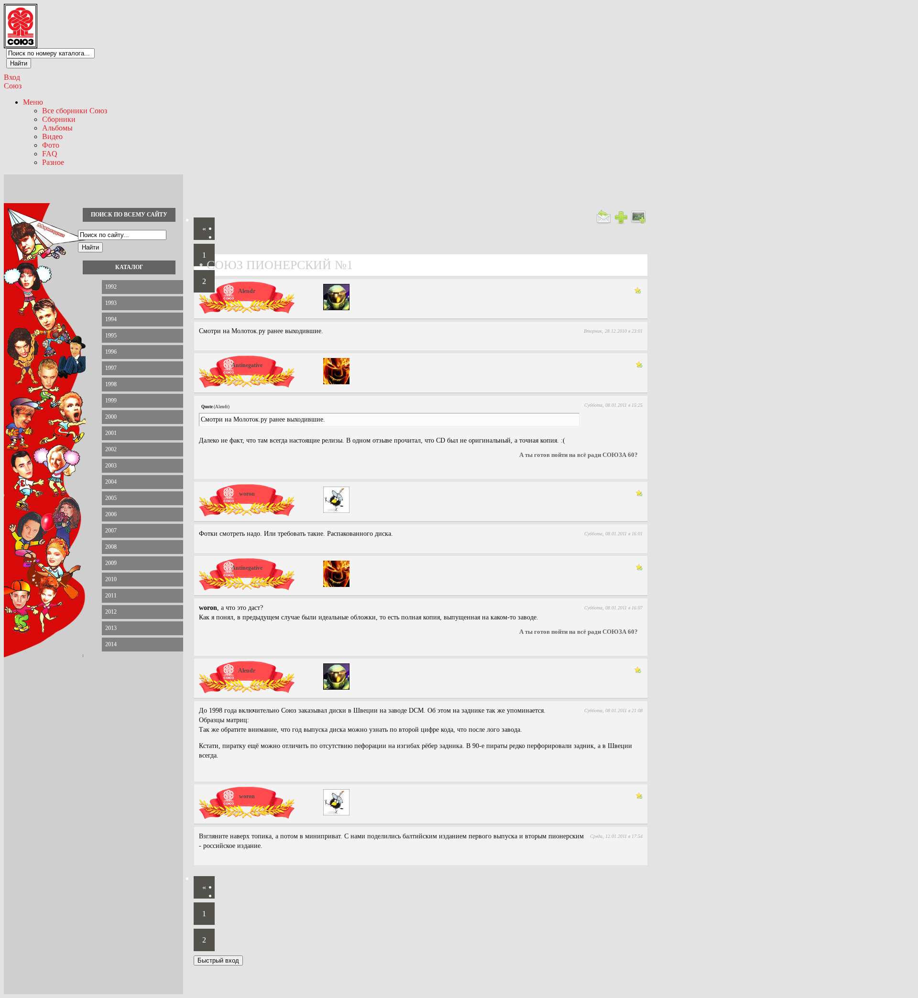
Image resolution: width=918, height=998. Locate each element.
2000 (111, 416)
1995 (111, 335)
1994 (111, 319)
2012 (111, 611)
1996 (111, 351)
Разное (53, 162)
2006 (111, 514)
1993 (111, 303)
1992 (111, 286)
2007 (111, 530)
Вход (12, 77)
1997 (111, 368)
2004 (111, 481)
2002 (111, 449)
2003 (111, 465)
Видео (52, 136)
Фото (50, 145)
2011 (111, 595)
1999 (111, 400)
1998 (111, 384)
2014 (111, 644)
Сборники (59, 119)
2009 (111, 563)
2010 (111, 579)
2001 (111, 433)
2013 (111, 628)
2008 (111, 546)
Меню (33, 102)
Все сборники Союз (74, 111)
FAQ (49, 154)
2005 (111, 498)
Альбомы (57, 128)
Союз (13, 86)
